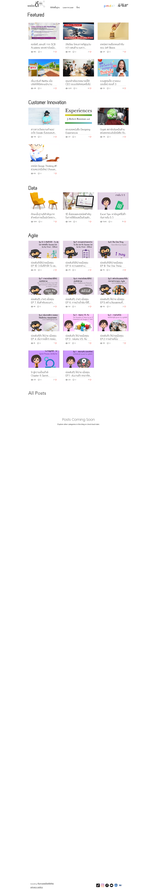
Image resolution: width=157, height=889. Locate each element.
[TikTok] (98, 885)
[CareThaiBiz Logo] (120, 885)
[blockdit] (116, 885)
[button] (55, 7)
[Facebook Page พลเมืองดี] (107, 885)
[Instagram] (102, 885)
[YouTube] (111, 885)
